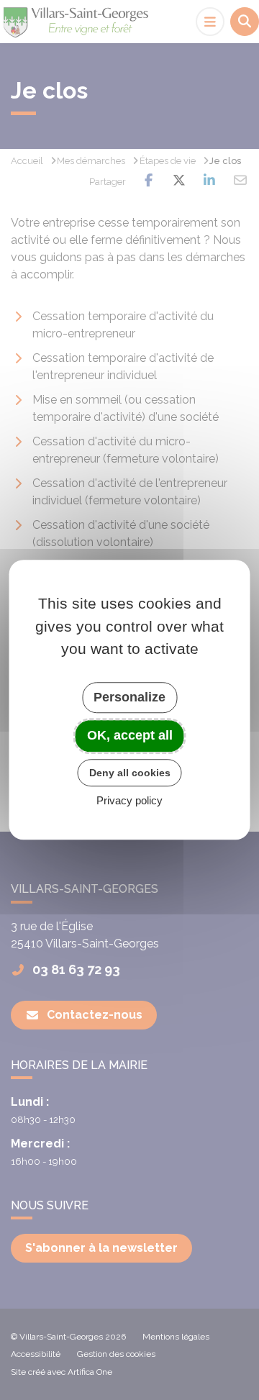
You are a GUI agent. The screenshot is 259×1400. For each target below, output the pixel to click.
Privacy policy (129, 801)
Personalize (129, 697)
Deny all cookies (130, 772)
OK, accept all (130, 735)
